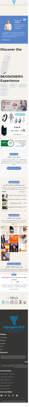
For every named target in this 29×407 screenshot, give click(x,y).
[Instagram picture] (5, 230)
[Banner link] (14, 117)
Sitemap (3, 334)
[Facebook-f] (5, 395)
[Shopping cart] (26, 2)
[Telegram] (16, 395)
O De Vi (14, 274)
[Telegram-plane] (13, 395)
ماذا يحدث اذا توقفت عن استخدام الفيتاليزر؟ (15, 199)
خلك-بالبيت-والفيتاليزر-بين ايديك (16, 210)
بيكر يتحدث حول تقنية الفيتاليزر (15, 203)
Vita (12, 282)
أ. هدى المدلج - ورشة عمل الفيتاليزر (15, 195)
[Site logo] (14, 2)
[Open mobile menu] (1, 2)
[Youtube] (1, 395)
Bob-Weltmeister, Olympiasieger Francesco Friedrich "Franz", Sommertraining (16, 207)
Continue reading (14, 289)
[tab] (14, 195)
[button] (3, 302)
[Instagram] (9, 395)
